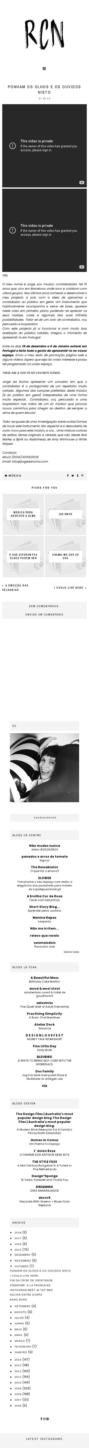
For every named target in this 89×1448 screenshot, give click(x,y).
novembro (23, 1260)
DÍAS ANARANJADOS (44, 1191)
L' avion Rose (44, 1151)
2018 (18, 1232)
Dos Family (44, 1071)
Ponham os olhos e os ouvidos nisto (40, 1270)
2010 (18, 1382)
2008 (18, 1394)
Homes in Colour (45, 1140)
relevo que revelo (44, 935)
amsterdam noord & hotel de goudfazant (44, 994)
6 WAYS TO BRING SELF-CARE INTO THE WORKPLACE (44, 1062)
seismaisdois (45, 943)
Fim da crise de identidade (31, 1280)
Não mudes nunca (44, 846)
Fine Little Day (44, 1046)
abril (19, 1335)
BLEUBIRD (44, 1057)
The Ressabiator (44, 867)
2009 (18, 1388)
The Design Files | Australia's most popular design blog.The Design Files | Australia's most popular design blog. (44, 1120)
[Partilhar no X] (72, 476)
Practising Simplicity (44, 1014)
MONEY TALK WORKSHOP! (44, 1039)
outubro (22, 1266)
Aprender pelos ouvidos (44, 911)
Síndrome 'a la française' (30, 1285)
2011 (18, 1377)
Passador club (44, 947)
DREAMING (44, 1187)
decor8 (44, 1198)
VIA (44, 1086)
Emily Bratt (44, 1050)
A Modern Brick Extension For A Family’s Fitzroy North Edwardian (44, 1131)
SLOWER (44, 878)
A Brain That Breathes (44, 1017)
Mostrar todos (71, 951)
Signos (44, 860)
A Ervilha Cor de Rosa (44, 896)
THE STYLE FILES (44, 1162)
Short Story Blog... (44, 907)
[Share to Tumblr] (78, 476)
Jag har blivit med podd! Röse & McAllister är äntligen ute (44, 1077)
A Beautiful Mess (45, 978)
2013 (18, 1365)
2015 (18, 1249)
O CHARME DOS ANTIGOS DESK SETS (44, 1155)
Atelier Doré (44, 1024)
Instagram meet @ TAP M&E (31, 1290)
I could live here (69, 587)
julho (20, 1317)
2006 (18, 1405)
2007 (18, 1399)
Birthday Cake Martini (44, 981)
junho (20, 1323)
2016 (18, 1244)
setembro (23, 1306)
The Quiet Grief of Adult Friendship (44, 1007)
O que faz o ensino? (44, 871)
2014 (18, 1359)
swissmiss (44, 1003)
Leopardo (44, 921)
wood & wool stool (44, 988)
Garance (44, 1028)
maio (19, 1329)
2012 (18, 1371)
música (15, 475)
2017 (18, 1238)
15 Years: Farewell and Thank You (44, 1180)
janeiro (21, 1352)
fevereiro (23, 1346)
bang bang (18, 1299)
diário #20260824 (44, 849)
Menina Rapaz (44, 917)
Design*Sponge (45, 1176)
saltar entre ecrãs (26, 1294)
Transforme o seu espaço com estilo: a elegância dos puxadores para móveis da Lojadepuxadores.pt (44, 885)
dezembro (23, 1254)
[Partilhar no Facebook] (68, 476)
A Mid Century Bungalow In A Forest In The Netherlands (45, 1167)
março (20, 1341)
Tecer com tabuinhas (44, 900)
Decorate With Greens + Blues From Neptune (45, 1203)
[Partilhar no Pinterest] (82, 476)
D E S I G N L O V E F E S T (44, 1035)
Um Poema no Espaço (44, 1144)
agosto (21, 1312)
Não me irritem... (44, 928)
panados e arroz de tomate (45, 856)
